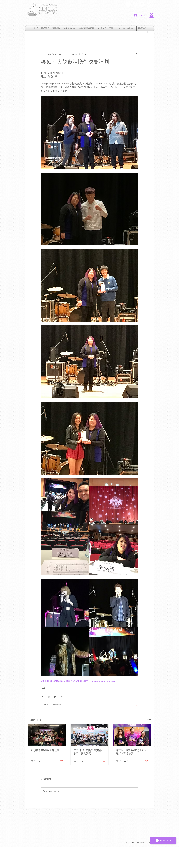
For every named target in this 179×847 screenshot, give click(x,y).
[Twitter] (135, 4)
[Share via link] (61, 696)
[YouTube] (142, 4)
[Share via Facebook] (42, 696)
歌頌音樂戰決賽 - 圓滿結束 (45, 750)
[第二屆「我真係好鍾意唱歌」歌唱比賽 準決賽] (132, 735)
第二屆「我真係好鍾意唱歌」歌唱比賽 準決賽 (131, 752)
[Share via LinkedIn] (55, 696)
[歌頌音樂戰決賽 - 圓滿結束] (47, 735)
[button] (151, 15)
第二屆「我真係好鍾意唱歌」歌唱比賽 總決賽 (89, 752)
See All (148, 719)
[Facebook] (128, 4)
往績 (43, 688)
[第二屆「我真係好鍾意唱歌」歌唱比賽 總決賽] (90, 735)
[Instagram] (148, 4)
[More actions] (136, 54)
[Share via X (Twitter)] (48, 696)
